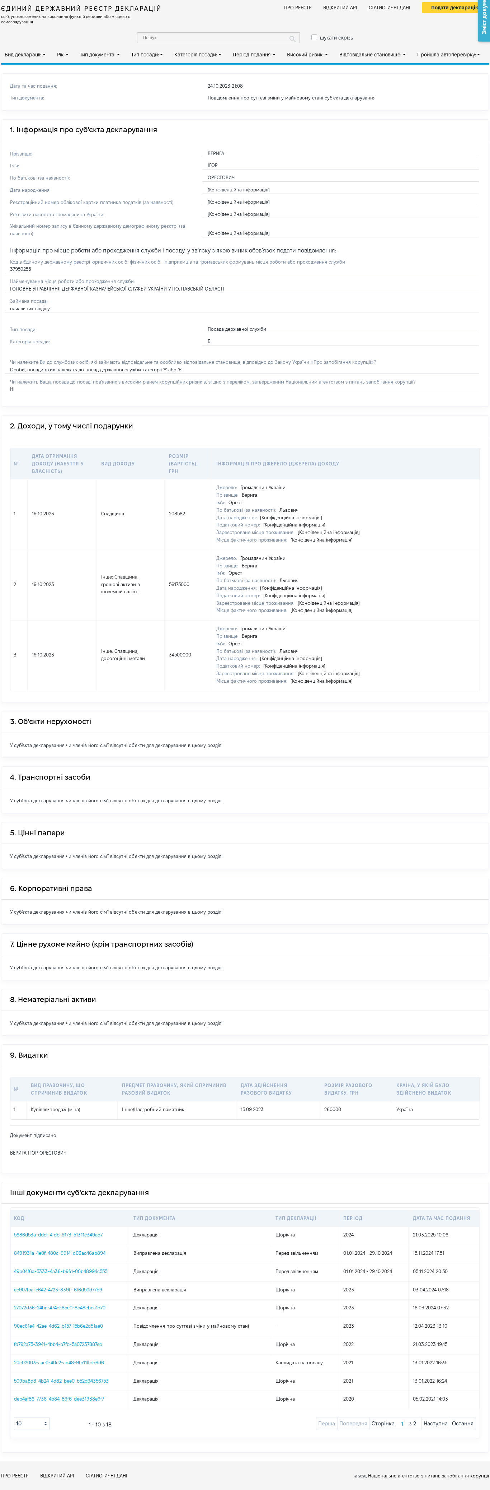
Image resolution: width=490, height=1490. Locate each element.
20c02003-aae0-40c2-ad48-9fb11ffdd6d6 (59, 1362)
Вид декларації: (23, 54)
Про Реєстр (298, 7)
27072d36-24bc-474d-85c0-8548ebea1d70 (59, 1307)
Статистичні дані (389, 7)
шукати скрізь (336, 38)
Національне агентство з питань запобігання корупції (428, 1475)
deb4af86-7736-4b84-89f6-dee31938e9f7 (59, 1398)
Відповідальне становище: (370, 54)
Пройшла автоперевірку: (446, 54)
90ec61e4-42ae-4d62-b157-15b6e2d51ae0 (58, 1325)
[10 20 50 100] (32, 1423)
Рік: (61, 54)
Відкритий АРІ (340, 7)
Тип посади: (145, 54)
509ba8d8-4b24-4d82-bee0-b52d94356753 (61, 1380)
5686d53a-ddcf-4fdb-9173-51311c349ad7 (58, 1234)
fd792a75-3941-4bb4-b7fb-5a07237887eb (58, 1344)
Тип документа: (98, 54)
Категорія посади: (195, 54)
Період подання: (252, 54)
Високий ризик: (305, 54)
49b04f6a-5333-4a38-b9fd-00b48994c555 (60, 1271)
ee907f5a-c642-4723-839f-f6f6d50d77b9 (58, 1289)
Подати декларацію (455, 7)
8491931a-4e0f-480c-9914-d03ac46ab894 (59, 1252)
